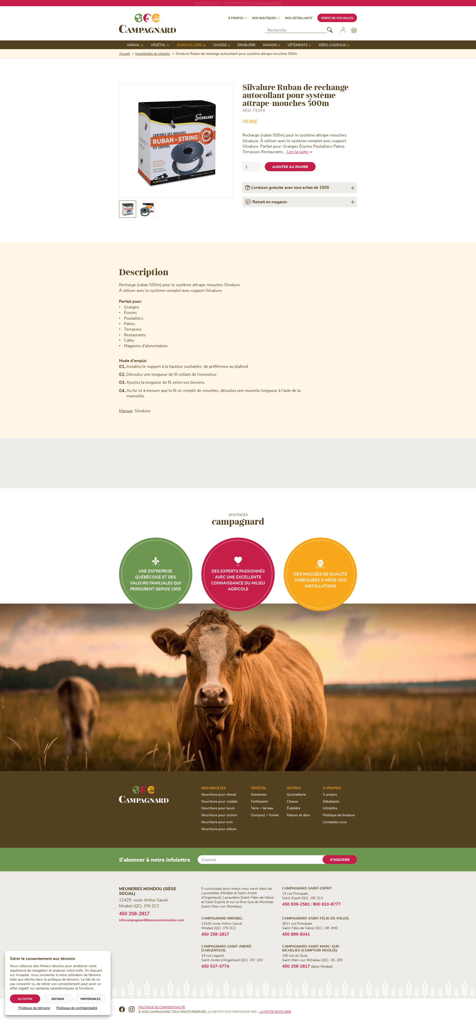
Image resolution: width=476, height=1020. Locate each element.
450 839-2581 (296, 903)
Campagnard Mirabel (222, 918)
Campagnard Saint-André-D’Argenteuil (227, 948)
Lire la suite (298, 151)
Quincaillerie (189, 45)
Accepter (25, 998)
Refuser (58, 998)
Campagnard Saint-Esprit (307, 888)
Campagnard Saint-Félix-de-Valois (315, 918)
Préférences (90, 998)
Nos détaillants (298, 18)
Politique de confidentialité (76, 1008)
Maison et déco (298, 815)
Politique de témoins (34, 1008)
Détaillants (331, 801)
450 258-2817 (134, 913)
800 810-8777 (327, 903)
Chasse (220, 45)
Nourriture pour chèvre (218, 829)
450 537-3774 (215, 965)
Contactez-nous (335, 822)
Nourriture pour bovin (218, 808)
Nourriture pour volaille (219, 801)
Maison (270, 45)
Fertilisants (259, 801)
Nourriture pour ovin (217, 822)
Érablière (247, 45)
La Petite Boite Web (275, 1011)
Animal (133, 45)
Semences (259, 794)
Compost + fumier (265, 815)
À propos (235, 18)
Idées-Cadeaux (332, 45)
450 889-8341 (296, 933)
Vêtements (298, 45)
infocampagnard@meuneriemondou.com (151, 920)
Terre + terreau (262, 808)
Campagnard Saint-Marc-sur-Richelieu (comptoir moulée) (311, 948)
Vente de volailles (337, 18)
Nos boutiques (264, 18)
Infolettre (330, 808)
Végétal (158, 45)
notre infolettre (267, 3)
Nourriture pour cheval (218, 794)
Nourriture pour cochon (219, 815)
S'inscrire (340, 859)
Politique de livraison (339, 815)
